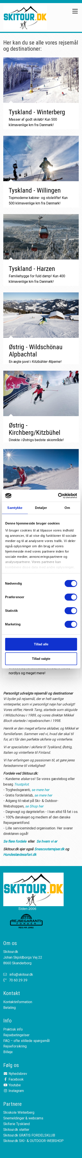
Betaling (9, 1008)
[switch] (71, 597)
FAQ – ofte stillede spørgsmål (26, 1041)
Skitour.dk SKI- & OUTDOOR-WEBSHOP (33, 1141)
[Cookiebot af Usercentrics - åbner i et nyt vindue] (58, 496)
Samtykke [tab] (14, 508)
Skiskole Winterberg (18, 1112)
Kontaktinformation (17, 1002)
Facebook (16, 1079)
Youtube (14, 1085)
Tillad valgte (41, 658)
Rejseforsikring (15, 1046)
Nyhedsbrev (17, 1074)
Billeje (8, 1052)
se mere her (40, 790)
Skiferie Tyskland (16, 1124)
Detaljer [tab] (41, 508)
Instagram (16, 1091)
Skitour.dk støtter (16, 1130)
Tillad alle (41, 644)
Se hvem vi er (47, 841)
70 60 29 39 (18, 980)
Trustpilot (21, 784)
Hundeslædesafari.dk (19, 854)
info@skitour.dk (21, 974)
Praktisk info (13, 1029)
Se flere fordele (14, 841)
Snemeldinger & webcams (23, 1118)
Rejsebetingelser (16, 1035)
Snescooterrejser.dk (49, 849)
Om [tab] (67, 508)
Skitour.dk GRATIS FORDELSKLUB (29, 1135)
